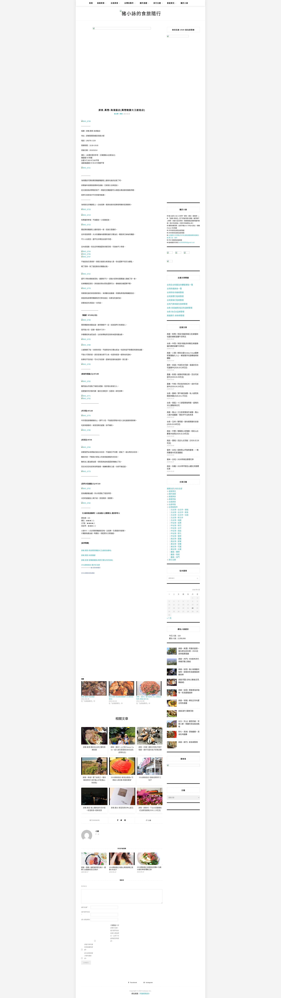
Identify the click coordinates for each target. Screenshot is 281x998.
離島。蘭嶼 (175, 552)
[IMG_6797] (86, 257)
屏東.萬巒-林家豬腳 (88, 555)
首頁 (91, 3)
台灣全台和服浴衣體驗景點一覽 (180, 285)
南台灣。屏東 (118, 114)
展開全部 (170, 489)
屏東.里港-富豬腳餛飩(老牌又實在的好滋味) (97, 560)
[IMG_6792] (86, 398)
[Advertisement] (121, 596)
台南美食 (114, 3)
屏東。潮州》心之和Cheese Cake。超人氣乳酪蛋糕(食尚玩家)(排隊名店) (122, 749)
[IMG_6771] (86, 396)
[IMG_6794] (86, 251)
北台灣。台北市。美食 (179, 512)
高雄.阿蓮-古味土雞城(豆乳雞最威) (188, 681)
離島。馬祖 (175, 554)
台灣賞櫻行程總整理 (175, 296)
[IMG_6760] (86, 447)
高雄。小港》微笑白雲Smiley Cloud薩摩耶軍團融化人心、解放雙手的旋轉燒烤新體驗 (182, 355)
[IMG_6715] (86, 225)
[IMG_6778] (86, 288)
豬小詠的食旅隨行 (95, 567)
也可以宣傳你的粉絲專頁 (88, 573)
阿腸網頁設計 (145, 993)
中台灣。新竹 (176, 525)
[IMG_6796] (86, 254)
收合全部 (178, 489)
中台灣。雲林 (176, 536)
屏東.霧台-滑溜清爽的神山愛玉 (122, 808)
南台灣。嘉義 (176, 539)
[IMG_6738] (86, 320)
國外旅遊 (143, 3)
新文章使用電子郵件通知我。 (88, 955)
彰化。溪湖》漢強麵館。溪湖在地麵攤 (188, 733)
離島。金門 (175, 557)
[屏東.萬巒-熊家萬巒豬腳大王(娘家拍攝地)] (121, 688)
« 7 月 (169, 618)
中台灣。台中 (176, 528)
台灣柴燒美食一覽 (174, 289)
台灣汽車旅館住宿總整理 (177, 304)
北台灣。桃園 (176, 520)
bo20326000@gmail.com (187, 242)
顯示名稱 (84, 907)
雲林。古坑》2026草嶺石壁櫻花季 (180, 459)
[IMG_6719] (86, 215)
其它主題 (157, 3)
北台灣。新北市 (177, 518)
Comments (95, 820)
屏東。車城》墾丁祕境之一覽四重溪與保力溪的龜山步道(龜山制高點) (94, 780)
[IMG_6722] (86, 274)
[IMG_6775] (86, 416)
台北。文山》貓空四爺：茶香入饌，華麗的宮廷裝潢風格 (188, 723)
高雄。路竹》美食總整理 (188, 742)
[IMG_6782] (86, 503)
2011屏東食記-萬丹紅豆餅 (90, 565)
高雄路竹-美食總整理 (175, 316)
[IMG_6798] (86, 121)
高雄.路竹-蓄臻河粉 (185, 711)
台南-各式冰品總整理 (175, 312)
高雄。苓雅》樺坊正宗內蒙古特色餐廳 (188, 702)
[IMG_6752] (86, 488)
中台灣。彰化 (176, 533)
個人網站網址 (85, 919)
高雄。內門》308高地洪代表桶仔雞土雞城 (188, 660)
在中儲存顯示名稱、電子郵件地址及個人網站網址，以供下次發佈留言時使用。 (114, 933)
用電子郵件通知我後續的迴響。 (88, 947)
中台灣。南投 (176, 531)
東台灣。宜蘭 (176, 544)
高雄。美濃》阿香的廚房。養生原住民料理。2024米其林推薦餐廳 (188, 651)
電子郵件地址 (85, 913)
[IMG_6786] (86, 430)
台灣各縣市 (129, 3)
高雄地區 (172, 499)
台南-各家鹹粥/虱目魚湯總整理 (179, 308)
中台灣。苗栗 (176, 523)
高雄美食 (101, 3)
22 (192, 608)
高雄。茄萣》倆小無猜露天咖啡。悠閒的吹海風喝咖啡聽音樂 (188, 672)
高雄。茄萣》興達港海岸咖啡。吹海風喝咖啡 (188, 691)
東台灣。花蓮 (176, 547)
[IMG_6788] (86, 345)
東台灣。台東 (176, 549)
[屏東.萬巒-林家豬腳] (94, 688)
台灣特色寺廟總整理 (175, 292)
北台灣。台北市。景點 (179, 510)
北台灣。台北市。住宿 (179, 515)
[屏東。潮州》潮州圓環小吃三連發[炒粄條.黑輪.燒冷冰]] (149, 688)
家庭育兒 (171, 3)
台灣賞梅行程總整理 (175, 300)
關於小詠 (184, 3)
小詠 (149, 820)
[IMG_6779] (86, 471)
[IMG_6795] (86, 364)
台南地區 (172, 504)
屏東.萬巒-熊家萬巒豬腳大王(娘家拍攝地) (96, 550)
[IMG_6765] (86, 381)
